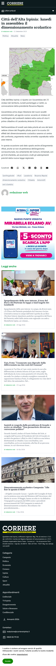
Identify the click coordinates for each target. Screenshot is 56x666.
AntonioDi (41, 180)
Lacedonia (28, 176)
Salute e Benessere (10, 608)
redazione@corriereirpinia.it (18, 632)
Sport (5, 580)
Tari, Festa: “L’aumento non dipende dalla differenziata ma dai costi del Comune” (25, 363)
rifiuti (19, 176)
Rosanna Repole (41, 176)
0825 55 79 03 (13, 637)
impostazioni (22, 654)
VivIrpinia (7, 600)
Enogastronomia (9, 604)
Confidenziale (8, 612)
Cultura (6, 577)
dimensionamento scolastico (14, 180)
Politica (5, 36)
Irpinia (5, 573)
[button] (12, 168)
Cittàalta (31, 180)
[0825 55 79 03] (4, 637)
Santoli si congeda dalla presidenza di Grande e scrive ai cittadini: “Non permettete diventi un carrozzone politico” (27, 427)
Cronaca (6, 569)
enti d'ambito (8, 184)
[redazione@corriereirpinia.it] (4, 631)
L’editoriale (7, 596)
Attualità (14, 36)
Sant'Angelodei (8, 176)
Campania (7, 557)
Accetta (7, 661)
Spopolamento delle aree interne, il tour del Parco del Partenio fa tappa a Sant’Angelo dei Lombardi (26, 302)
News (23, 36)
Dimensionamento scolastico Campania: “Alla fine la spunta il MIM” (26, 488)
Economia (7, 565)
